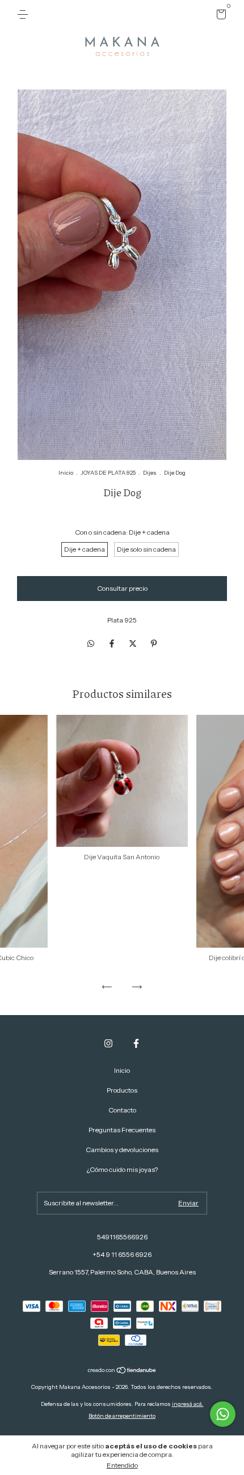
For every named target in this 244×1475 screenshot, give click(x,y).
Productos (122, 1090)
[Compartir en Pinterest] (154, 643)
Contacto (122, 1110)
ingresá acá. (188, 1404)
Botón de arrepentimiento (122, 1415)
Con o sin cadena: (122, 532)
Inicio (65, 472)
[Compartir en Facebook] (112, 643)
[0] (219, 16)
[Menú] (24, 14)
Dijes (150, 472)
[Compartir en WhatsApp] (91, 643)
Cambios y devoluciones (122, 1149)
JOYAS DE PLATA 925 (108, 472)
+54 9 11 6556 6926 (122, 1254)
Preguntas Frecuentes (122, 1130)
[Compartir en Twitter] (133, 643)
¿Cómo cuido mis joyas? (122, 1169)
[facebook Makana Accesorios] (136, 1043)
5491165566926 (122, 1237)
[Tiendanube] (122, 1371)
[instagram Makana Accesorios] (108, 1043)
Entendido (122, 1465)
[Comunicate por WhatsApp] (222, 1414)
